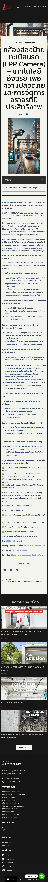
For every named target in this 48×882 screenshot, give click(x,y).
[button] (17, 7)
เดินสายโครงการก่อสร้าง (11, 702)
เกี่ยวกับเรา (7, 837)
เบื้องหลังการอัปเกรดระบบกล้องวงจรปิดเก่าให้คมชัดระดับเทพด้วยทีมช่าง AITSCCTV (22, 633)
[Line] (42, 876)
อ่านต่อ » (4, 638)
